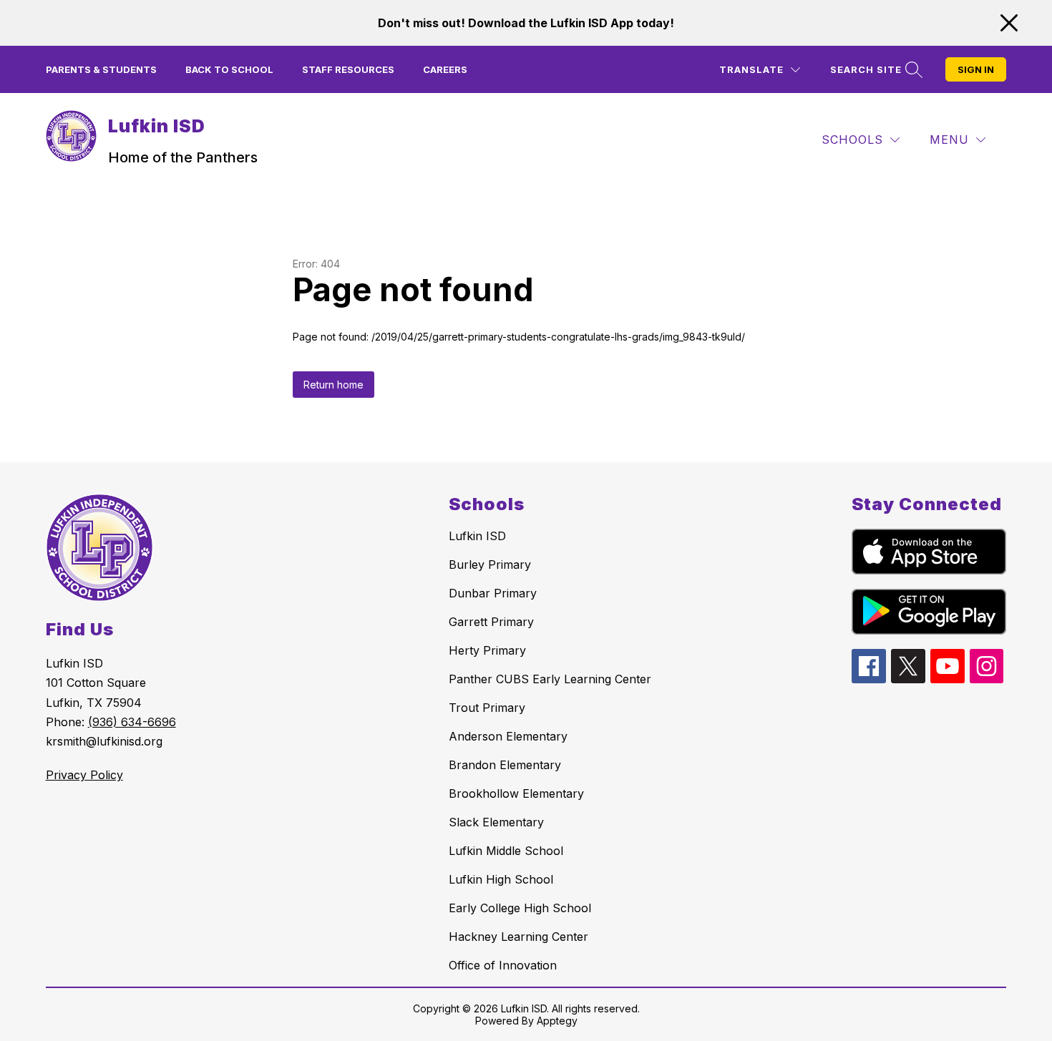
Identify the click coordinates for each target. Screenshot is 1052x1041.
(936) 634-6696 (132, 722)
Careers (445, 69)
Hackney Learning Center (518, 936)
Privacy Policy (84, 775)
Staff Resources (348, 69)
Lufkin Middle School (506, 851)
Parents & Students (101, 69)
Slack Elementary (496, 822)
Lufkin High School (501, 879)
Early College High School (520, 908)
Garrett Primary (491, 622)
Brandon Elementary (505, 765)
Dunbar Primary (493, 593)
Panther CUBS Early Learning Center (550, 679)
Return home (333, 384)
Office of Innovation (503, 965)
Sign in (976, 69)
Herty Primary (487, 650)
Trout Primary (487, 707)
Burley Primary (490, 564)
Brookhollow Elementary (516, 793)
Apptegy (557, 1021)
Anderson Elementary (508, 736)
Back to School (229, 69)
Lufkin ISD (477, 536)
